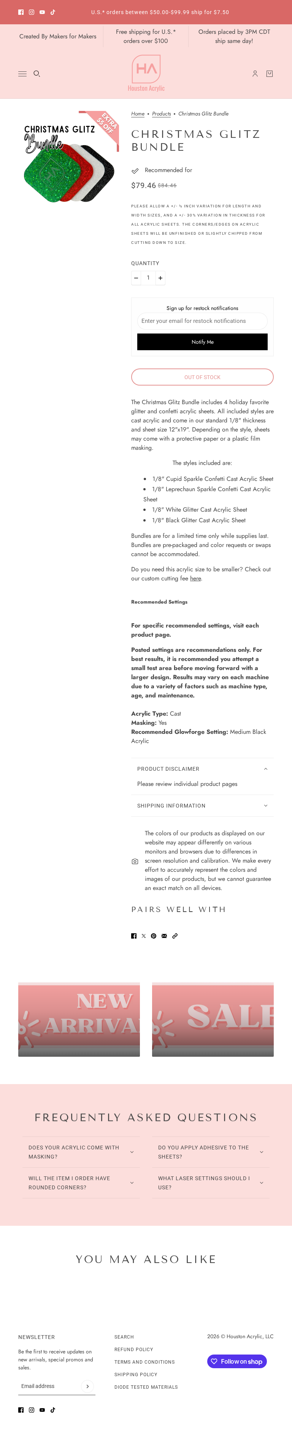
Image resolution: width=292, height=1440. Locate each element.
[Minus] (136, 278)
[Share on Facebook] (134, 936)
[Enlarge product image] (68, 161)
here (195, 578)
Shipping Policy (135, 1374)
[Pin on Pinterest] (153, 936)
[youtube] (42, 12)
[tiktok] (53, 12)
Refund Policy (133, 1349)
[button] (175, 936)
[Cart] (269, 74)
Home (137, 114)
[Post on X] (143, 936)
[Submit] (87, 1386)
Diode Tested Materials (146, 1387)
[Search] (37, 74)
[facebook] (21, 12)
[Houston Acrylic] (146, 74)
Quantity (145, 263)
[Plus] (160, 278)
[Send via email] (164, 936)
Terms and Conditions (144, 1362)
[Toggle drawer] (22, 73)
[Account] (255, 74)
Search (124, 1337)
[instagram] (31, 12)
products (161, 114)
